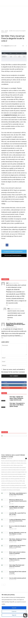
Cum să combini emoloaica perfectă (17, 578)
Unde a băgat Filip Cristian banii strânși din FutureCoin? (16, 565)
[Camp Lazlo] (2, 45)
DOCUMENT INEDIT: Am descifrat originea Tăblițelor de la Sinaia (17, 507)
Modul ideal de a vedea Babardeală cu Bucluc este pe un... (17, 559)
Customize (14, 611)
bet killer (6, 30)
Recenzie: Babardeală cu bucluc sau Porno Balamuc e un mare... (17, 533)
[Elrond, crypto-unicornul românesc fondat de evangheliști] (4, 553)
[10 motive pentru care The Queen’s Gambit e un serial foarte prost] (4, 547)
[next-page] (4, 585)
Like (25, 382)
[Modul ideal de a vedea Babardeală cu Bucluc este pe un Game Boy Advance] (4, 560)
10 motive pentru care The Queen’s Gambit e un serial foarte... (17, 546)
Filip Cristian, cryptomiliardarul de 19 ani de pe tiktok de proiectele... (17, 493)
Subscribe (23, 387)
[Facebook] (7, 245)
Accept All (14, 607)
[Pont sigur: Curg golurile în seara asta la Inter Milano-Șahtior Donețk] (5, 405)
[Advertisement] (14, 17)
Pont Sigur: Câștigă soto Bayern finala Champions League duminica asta (16, 398)
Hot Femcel (3, 458)
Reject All (14, 615)
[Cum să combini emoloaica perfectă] (4, 579)
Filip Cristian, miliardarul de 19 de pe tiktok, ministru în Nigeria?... (17, 539)
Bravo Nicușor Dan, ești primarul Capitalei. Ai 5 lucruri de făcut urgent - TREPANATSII (15, 324)
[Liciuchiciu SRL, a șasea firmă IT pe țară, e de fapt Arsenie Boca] (4, 514)
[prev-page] (2, 585)
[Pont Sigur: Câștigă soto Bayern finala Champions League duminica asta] (5, 398)
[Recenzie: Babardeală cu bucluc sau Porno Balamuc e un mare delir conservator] (4, 534)
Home (2, 30)
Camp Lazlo (6, 45)
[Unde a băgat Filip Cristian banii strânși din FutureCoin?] (4, 566)
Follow (24, 385)
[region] (14, 605)
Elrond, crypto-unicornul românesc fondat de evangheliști (17, 552)
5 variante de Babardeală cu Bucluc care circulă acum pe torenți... (17, 520)
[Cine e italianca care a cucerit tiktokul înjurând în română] (14, 444)
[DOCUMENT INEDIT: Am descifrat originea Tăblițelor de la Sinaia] (4, 508)
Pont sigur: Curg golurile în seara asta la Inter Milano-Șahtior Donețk (17, 404)
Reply (7, 305)
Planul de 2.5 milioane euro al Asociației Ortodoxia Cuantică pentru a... (18, 501)
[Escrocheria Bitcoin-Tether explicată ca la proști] (4, 573)
